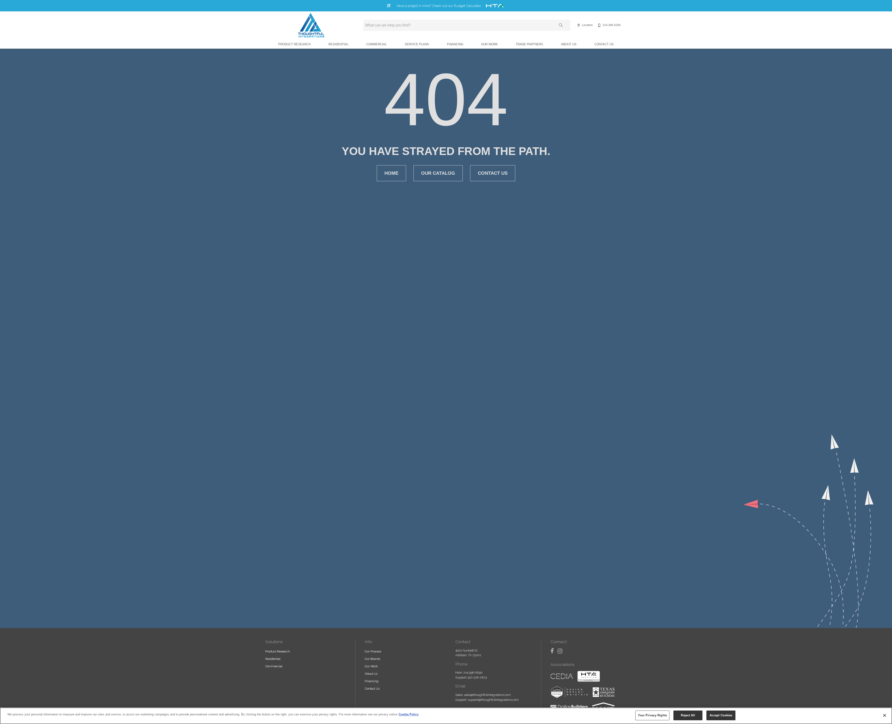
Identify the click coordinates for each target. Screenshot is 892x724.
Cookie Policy (409, 714)
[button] (578, 25)
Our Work (489, 44)
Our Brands (372, 659)
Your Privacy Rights (652, 715)
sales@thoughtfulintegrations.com (487, 695)
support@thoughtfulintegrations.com (493, 699)
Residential (338, 44)
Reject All (688, 715)
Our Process (373, 651)
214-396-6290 (472, 672)
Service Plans (417, 44)
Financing (455, 44)
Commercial (376, 44)
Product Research (294, 44)
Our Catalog (438, 173)
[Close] (884, 715)
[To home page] (311, 25)
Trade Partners (529, 44)
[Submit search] (561, 25)
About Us (569, 44)
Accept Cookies (721, 715)
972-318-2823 (477, 677)
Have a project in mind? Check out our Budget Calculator (439, 6)
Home (391, 173)
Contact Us (604, 44)
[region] (446, 716)
